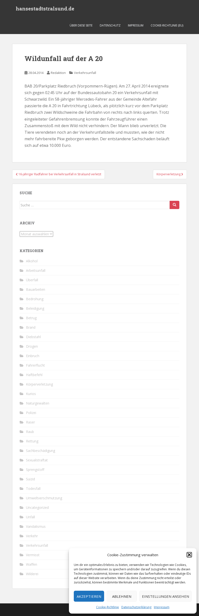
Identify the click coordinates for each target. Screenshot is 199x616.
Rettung (32, 441)
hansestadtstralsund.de (45, 8)
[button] (189, 554)
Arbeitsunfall (35, 270)
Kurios (31, 393)
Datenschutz (110, 25)
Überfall (32, 280)
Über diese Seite (81, 25)
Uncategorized (37, 507)
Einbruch (32, 355)
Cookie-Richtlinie (107, 607)
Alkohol (32, 261)
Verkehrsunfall (85, 72)
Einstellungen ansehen (165, 596)
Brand (30, 327)
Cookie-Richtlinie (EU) (167, 25)
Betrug (31, 318)
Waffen (31, 564)
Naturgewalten (37, 403)
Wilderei (32, 574)
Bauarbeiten (35, 289)
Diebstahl (33, 336)
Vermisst (33, 555)
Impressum (161, 607)
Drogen (32, 346)
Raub (30, 431)
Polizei (31, 412)
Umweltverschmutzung (44, 498)
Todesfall (33, 488)
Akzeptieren (89, 596)
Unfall (30, 517)
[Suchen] (174, 205)
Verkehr (32, 536)
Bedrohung (34, 299)
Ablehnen (121, 596)
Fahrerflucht (35, 365)
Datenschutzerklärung (136, 607)
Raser (30, 422)
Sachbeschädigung (40, 450)
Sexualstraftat (37, 460)
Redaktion (58, 72)
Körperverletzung (39, 384)
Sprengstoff (35, 469)
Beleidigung (35, 308)
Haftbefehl (34, 374)
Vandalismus (36, 526)
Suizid (30, 479)
